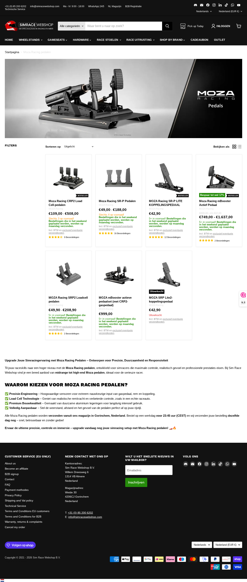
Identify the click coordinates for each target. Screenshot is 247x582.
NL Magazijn (114, 6)
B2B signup (12, 474)
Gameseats (56, 39)
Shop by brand (171, 39)
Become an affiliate (16, 468)
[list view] (239, 146)
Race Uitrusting (139, 39)
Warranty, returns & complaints (23, 521)
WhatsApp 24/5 (96, 6)
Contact (9, 479)
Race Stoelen (108, 39)
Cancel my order (15, 527)
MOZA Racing (56, 208)
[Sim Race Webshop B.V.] (29, 26)
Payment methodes (17, 489)
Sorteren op (53, 146)
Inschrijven (136, 482)
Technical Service (15, 505)
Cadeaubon (199, 39)
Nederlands (202, 11)
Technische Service (15, 9)
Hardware (81, 39)
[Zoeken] (167, 26)
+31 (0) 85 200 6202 (15, 6)
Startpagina (12, 52)
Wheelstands (30, 39)
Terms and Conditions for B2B (23, 516)
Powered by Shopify (16, 561)
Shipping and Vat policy (19, 500)
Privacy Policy (13, 495)
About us (10, 463)
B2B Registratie (133, 6)
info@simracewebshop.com (44, 6)
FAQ (7, 484)
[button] (221, 26)
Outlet (219, 39)
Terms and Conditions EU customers (27, 511)
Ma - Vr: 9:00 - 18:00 (73, 6)
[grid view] (234, 146)
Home (9, 39)
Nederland (229, 11)
